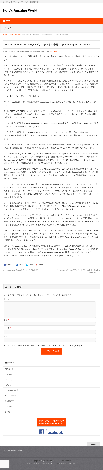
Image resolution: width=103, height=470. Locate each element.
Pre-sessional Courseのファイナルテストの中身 (21, 270)
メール (7, 328)
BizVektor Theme (51, 463)
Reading (9, 374)
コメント (7, 299)
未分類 (7, 412)
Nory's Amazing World (20, 10)
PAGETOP (93, 444)
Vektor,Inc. (64, 463)
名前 (6, 320)
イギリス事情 (10, 395)
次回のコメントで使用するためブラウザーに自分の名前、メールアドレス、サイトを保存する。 (44, 345)
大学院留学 (53, 51)
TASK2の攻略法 (13, 390)
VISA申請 (9, 407)
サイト (6, 336)
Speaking (9, 380)
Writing (8, 385)
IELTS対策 (9, 369)
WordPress (40, 463)
